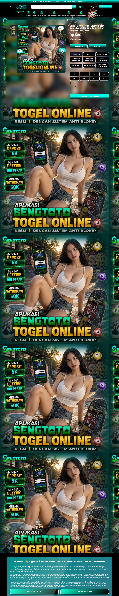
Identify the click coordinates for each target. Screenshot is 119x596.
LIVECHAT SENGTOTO (89, 96)
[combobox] (51, 7)
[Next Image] (62, 50)
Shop (11, 7)
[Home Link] (22, 7)
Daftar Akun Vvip (84, 591)
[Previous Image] (20, 50)
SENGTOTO (14, 566)
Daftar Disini (79, 46)
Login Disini (97, 46)
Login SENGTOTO (34, 591)
